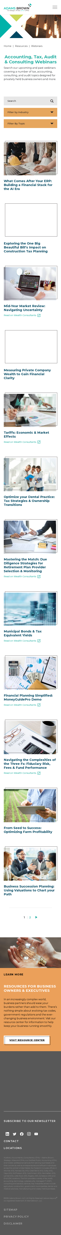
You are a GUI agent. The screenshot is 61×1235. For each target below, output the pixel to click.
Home (7, 46)
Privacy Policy (16, 1216)
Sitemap (10, 1209)
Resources (21, 46)
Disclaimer (13, 1223)
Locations (13, 1148)
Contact (11, 1141)
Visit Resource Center (27, 1040)
